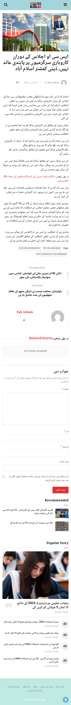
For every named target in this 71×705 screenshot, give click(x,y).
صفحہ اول (60, 687)
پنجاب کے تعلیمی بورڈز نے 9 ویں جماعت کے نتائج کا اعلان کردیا (32, 633)
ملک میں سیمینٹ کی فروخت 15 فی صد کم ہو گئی (31, 523)
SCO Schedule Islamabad (51, 254)
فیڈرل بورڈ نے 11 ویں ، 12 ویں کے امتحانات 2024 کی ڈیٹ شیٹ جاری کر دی (31, 660)
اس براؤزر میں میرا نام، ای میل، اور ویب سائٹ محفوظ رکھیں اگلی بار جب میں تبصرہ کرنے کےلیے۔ (39, 478)
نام (66, 431)
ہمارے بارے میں (47, 687)
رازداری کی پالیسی (35, 690)
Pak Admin (54, 83)
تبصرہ (65, 389)
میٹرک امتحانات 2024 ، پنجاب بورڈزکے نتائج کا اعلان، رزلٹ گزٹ (31, 622)
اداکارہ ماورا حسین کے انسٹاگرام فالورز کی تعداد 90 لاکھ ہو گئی (36, 178)
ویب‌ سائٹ (64, 462)
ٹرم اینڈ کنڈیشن (13, 687)
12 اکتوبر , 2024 (30, 83)
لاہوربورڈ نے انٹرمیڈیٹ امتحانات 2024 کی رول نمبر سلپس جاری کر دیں (31, 646)
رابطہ (35, 687)
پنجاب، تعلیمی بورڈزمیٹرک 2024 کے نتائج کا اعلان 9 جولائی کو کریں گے (43, 605)
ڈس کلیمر (26, 687)
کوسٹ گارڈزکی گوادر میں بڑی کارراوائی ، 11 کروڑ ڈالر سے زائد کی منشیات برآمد (28, 511)
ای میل (64, 447)
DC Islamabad (52, 248)
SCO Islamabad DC (30, 248)
